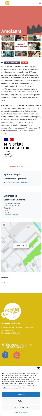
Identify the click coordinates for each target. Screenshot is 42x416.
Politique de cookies (21, 413)
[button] (38, 368)
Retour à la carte (16, 167)
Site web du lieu (12, 215)
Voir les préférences (21, 408)
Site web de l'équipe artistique (17, 182)
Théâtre (24, 63)
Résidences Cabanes (12, 63)
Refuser (21, 401)
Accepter (21, 395)
